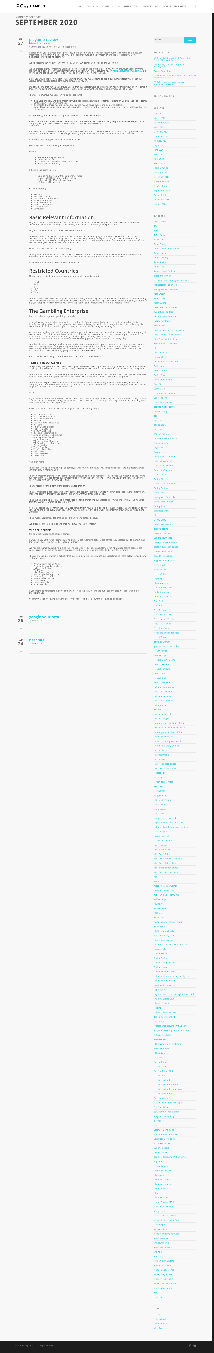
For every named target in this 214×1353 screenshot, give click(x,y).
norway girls (160, 949)
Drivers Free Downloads (165, 542)
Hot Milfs (158, 709)
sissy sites (159, 1120)
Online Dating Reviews (165, 962)
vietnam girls (160, 1224)
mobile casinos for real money (168, 922)
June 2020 (158, 149)
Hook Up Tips (160, 655)
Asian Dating (160, 302)
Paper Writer (160, 989)
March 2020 (159, 163)
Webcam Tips (160, 1229)
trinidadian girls (162, 1166)
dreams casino (161, 528)
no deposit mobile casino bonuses (170, 944)
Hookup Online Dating (164, 659)
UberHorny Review (163, 1170)
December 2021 (161, 122)
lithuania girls (160, 831)
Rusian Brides (160, 1062)
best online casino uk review (168, 334)
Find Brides (159, 601)
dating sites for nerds (164, 497)
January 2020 (160, 172)
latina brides (160, 809)
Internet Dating (161, 754)
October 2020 (160, 131)
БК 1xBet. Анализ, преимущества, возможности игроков (169, 83)
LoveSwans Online (163, 840)
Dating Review (161, 488)
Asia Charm (159, 293)
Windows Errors (161, 1242)
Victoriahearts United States (167, 1220)
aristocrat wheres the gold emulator (171, 280)
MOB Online (160, 908)
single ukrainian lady (164, 1116)
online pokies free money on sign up (171, 976)
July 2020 (158, 145)
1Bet (156, 226)
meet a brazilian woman (165, 885)
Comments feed (161, 1323)
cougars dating (161, 443)
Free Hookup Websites (165, 619)
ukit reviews (160, 1175)
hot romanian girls (163, 714)
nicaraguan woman (163, 940)
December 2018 (161, 199)
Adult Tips (159, 266)
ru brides (158, 1057)
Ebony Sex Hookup (163, 551)
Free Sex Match (161, 628)
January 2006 (160, 204)
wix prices (159, 1256)
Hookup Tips (160, 677)
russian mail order (163, 1080)
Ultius (157, 1193)
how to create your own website (169, 727)
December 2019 (161, 177)
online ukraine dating (164, 980)
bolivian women (161, 352)
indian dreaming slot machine (168, 741)
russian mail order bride (166, 1084)
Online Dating (160, 958)
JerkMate (158, 777)
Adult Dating (160, 244)
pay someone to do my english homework (174, 994)
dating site (159, 492)
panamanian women (164, 985)
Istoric (105, 6)
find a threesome (162, 592)
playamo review (43, 39)
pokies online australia (165, 1012)
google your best (44, 616)
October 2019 (160, 186)
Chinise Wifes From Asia (165, 438)
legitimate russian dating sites (168, 822)
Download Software (163, 524)
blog (40, 620)
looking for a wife (162, 836)
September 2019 (162, 190)
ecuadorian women (163, 555)
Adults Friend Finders (164, 271)
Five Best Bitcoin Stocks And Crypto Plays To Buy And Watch (175, 76)
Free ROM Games (162, 623)
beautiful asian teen (164, 311)
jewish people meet (163, 781)
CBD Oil (157, 420)
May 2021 (158, 127)
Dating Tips (159, 506)
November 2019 (161, 181)
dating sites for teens (164, 501)
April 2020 (159, 158)
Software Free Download (166, 1134)
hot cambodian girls (163, 696)
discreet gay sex (161, 510)
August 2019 (160, 195)
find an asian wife (162, 596)
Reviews (116, 6)
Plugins (157, 1007)
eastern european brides (166, 546)
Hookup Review (161, 664)
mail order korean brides (166, 867)
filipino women (161, 583)
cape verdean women (164, 393)
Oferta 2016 (92, 6)
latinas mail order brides (166, 818)
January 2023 (160, 113)
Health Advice (160, 650)
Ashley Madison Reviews (166, 289)
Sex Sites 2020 (161, 1107)
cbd (156, 415)
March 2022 (159, 118)
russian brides (161, 1066)
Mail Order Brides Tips (165, 863)
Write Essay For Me (163, 1274)
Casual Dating (160, 411)
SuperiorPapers (161, 1147)
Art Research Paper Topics (166, 284)
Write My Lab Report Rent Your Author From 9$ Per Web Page (172, 59)
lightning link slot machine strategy (171, 827)
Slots (156, 1125)
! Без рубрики (160, 222)
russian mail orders (163, 1093)
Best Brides (159, 325)
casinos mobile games (164, 406)
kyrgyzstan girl (161, 795)
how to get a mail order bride (168, 732)
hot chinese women (163, 700)
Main (156, 881)
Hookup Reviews (162, 668)
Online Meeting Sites (164, 971)
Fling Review (160, 610)
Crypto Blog (159, 447)
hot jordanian (160, 705)
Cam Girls (158, 384)
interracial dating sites (165, 763)
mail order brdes (162, 849)
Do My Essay (160, 519)
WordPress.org (161, 1328)
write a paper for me (164, 1269)
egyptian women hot (164, 560)
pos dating (159, 1021)
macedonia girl (161, 845)
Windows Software (163, 1247)
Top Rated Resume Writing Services (171, 1156)
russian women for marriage (168, 1102)
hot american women (164, 687)
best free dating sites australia (169, 330)
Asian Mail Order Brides (165, 307)
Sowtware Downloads (164, 1138)
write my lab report (163, 1278)
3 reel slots (159, 239)
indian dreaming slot (164, 736)
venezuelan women (163, 1206)
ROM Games (160, 1039)
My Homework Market (164, 931)
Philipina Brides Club (164, 998)
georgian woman (162, 641)
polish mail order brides (165, 1016)
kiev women (159, 790)
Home (81, 6)
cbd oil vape (160, 424)
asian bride (159, 298)
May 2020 (158, 154)
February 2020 (161, 167)
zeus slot (158, 1297)
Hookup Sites (160, 673)
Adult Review (160, 262)
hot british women (163, 691)
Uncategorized (161, 1197)
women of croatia (162, 1265)
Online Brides (160, 953)
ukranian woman (162, 1188)
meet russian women (164, 890)
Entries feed (160, 1319)
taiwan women (161, 1152)
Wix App (158, 1251)
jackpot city (159, 772)
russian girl (159, 1075)
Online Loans (160, 967)
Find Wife (158, 605)
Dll (155, 515)
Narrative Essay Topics (165, 935)
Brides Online (160, 370)
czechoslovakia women (165, 456)
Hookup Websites (162, 682)
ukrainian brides (162, 1179)
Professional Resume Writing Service (172, 1025)
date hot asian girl (163, 461)
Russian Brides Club (164, 1071)
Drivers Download (162, 533)
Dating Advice (160, 474)
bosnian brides (161, 357)
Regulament (180, 6)
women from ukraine (164, 1260)
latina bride (159, 804)
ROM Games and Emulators (167, 1044)
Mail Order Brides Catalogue (168, 858)
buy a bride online (163, 379)
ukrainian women (162, 1184)
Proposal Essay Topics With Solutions (172, 1030)
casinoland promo (162, 402)
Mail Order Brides (162, 854)
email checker (160, 565)
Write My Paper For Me (165, 1283)
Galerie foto (130, 6)
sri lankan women (162, 1143)
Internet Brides (161, 750)
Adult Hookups (161, 253)
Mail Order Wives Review (166, 872)
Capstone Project (162, 397)
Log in (157, 1314)
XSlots (157, 1292)
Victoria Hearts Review (165, 1215)
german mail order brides (166, 646)
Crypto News (160, 452)
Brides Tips (159, 375)
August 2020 (160, 140)
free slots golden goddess (166, 632)
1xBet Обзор (159, 235)
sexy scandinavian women (166, 1111)
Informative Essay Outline (166, 745)
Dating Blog (159, 479)
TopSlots (158, 1161)
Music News (160, 926)
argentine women (162, 275)
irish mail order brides (165, 768)
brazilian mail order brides (167, 361)
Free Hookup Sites (162, 614)
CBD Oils (158, 429)
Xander (34, 43)
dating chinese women (165, 483)
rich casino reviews (163, 1034)
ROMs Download (162, 1048)
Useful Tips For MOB (164, 1202)
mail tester (159, 876)
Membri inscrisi (163, 6)
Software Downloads (164, 1129)
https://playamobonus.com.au (127, 70)
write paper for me (163, 1288)
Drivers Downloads (163, 537)
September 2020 (162, 136)
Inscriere (147, 6)
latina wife (159, 813)
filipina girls (160, 578)
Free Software (160, 637)
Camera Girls (160, 388)
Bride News (159, 366)
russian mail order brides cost (168, 1089)
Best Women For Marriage (166, 343)
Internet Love (160, 759)
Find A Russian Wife (163, 587)
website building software (166, 1233)
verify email (159, 1211)
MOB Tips (158, 917)
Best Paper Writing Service (167, 339)
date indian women (163, 465)
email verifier (160, 569)
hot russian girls (162, 718)
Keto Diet (158, 786)
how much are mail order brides (169, 723)
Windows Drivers (162, 1238)
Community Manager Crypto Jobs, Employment (170, 65)
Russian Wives (161, 1098)
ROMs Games (160, 1053)
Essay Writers (160, 574)
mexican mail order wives (166, 894)
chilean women (161, 433)
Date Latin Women (163, 470)
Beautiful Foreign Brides (165, 316)
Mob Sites (158, 912)
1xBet (156, 230)
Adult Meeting (161, 257)
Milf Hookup (160, 899)
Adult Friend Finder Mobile (167, 248)
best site (37, 640)
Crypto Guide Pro (162, 71)
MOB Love (159, 903)
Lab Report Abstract (163, 800)
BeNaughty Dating (163, 321)
